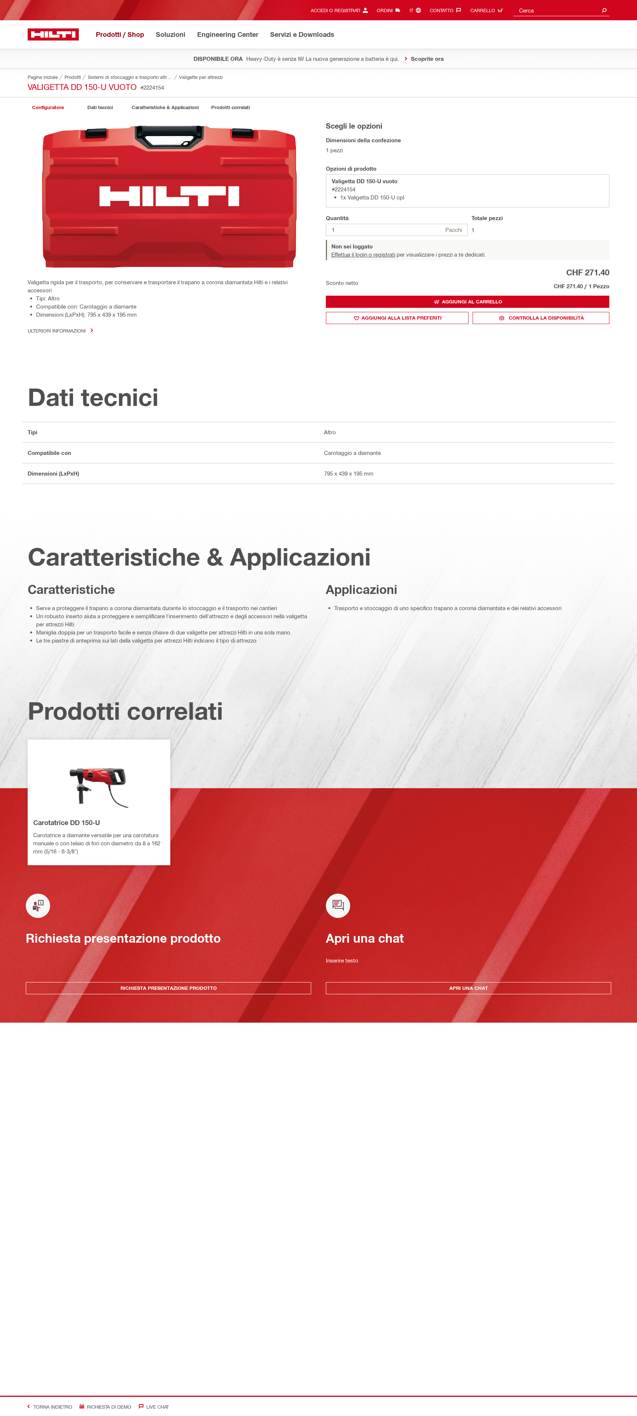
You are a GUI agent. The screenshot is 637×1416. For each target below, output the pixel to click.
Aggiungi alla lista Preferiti (402, 318)
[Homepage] (53, 34)
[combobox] (561, 10)
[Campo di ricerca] (604, 10)
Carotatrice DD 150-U (66, 822)
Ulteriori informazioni (57, 330)
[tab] (48, 107)
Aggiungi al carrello (472, 302)
